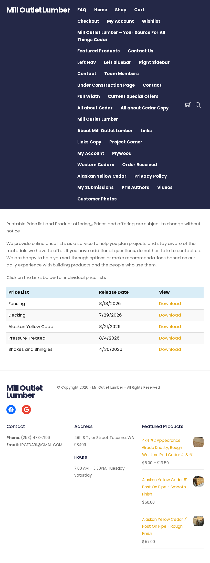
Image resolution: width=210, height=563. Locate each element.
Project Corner (125, 142)
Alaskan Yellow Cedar (102, 176)
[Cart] (188, 104)
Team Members (121, 74)
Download (170, 303)
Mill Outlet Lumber (97, 119)
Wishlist (151, 21)
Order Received (139, 165)
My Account (120, 21)
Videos (165, 187)
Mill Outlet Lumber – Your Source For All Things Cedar (121, 36)
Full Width (88, 96)
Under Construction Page (106, 85)
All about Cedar (95, 108)
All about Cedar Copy (145, 108)
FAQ (81, 10)
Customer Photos (97, 199)
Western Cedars (95, 165)
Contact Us (140, 51)
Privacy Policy (150, 176)
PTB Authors (135, 187)
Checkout (88, 21)
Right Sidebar (154, 62)
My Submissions (95, 187)
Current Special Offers (133, 96)
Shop (120, 10)
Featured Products (98, 51)
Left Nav (86, 62)
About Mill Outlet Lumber (105, 131)
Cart (139, 10)
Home (100, 10)
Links (146, 131)
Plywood (122, 153)
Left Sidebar (117, 62)
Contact (86, 74)
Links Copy (89, 142)
